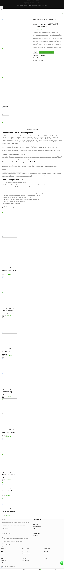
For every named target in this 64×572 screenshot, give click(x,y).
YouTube (45, 555)
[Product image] (9, 251)
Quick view (6, 267)
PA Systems (39, 18)
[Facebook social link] (28, 11)
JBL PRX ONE (6, 351)
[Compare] (10, 267)
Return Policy (25, 558)
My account (3, 564)
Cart (2, 562)
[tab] (29, 129)
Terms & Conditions (26, 553)
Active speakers (10, 313)
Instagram (46, 551)
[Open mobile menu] (1, 13)
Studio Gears (35, 535)
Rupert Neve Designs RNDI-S (9, 433)
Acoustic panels (36, 522)
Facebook (46, 553)
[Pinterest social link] (40, 60)
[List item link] (16, 527)
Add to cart (42, 52)
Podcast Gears (36, 531)
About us (3, 553)
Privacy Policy (25, 551)
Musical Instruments (37, 526)
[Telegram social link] (43, 60)
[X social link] (31, 11)
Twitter (45, 558)
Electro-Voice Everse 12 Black (9, 271)
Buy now (51, 52)
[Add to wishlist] (13, 267)
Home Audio (35, 524)
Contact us (3, 555)
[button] (3, 267)
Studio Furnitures (36, 533)
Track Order (3, 560)
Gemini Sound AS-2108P (8, 312)
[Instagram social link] (33, 11)
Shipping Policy (25, 560)
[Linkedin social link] (41, 60)
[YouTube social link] (35, 11)
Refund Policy (25, 555)
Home (34, 18)
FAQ (2, 558)
